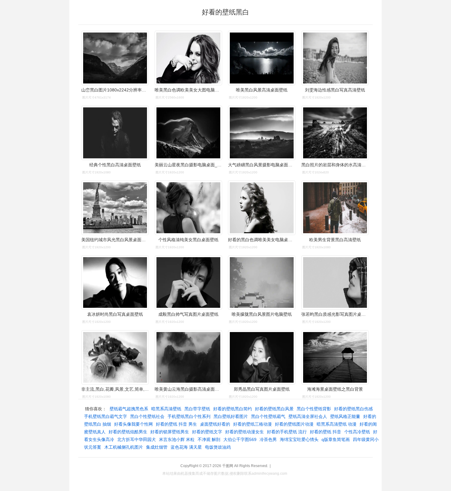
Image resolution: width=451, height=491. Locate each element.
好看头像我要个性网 (133, 424)
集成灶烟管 (157, 447)
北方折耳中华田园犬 (136, 439)
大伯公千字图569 (239, 439)
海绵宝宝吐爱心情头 (299, 439)
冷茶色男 (268, 439)
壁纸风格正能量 (345, 416)
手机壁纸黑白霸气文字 (105, 416)
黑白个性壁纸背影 (314, 408)
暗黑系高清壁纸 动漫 (337, 424)
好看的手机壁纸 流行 (287, 431)
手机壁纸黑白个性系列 (189, 416)
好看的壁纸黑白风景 (274, 408)
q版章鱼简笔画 (336, 439)
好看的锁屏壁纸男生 (169, 431)
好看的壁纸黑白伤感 (353, 408)
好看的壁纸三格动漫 (252, 424)
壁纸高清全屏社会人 (307, 416)
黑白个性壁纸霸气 (268, 416)
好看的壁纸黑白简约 (232, 408)
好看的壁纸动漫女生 (244, 431)
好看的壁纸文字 (207, 431)
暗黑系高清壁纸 (166, 408)
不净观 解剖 (209, 439)
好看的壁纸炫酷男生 (128, 431)
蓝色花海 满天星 (186, 447)
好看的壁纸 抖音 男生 (176, 424)
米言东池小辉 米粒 (177, 439)
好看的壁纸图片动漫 (294, 424)
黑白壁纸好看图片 (231, 416)
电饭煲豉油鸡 (218, 447)
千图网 (227, 466)
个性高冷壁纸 (357, 431)
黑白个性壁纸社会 (147, 416)
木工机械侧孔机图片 (123, 447)
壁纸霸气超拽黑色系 (129, 408)
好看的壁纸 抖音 (325, 431)
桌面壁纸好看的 (215, 424)
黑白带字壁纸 (197, 408)
